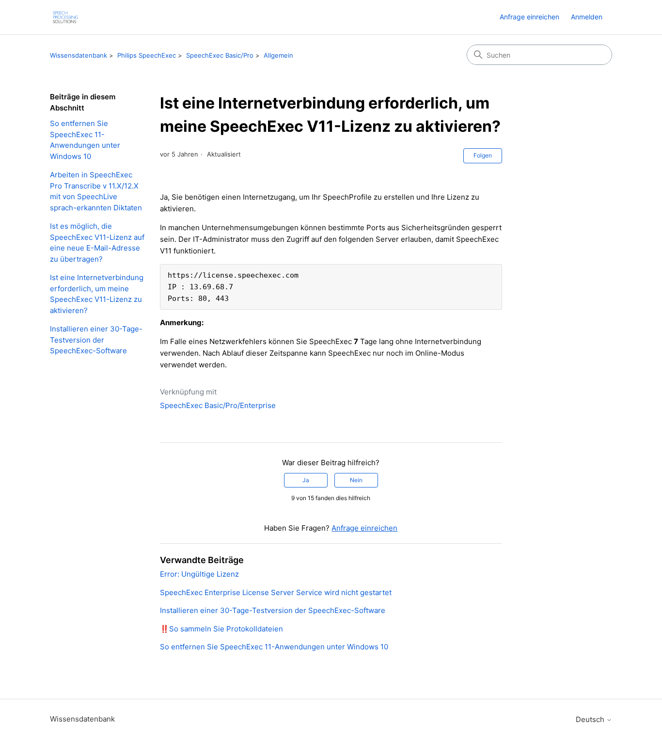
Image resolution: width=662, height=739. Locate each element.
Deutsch (591, 719)
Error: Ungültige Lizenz (199, 574)
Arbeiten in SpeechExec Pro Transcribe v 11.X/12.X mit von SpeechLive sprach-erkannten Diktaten (96, 191)
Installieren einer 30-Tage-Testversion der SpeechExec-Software (96, 339)
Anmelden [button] (586, 17)
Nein (356, 480)
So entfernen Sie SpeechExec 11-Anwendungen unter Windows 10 (85, 140)
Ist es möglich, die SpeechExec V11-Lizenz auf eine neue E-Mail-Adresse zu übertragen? (97, 242)
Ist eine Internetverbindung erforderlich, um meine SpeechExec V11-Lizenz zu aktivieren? (96, 294)
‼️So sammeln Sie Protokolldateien (221, 628)
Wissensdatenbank (78, 55)
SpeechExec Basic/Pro (219, 55)
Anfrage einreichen (529, 17)
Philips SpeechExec (146, 55)
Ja (305, 480)
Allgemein (278, 55)
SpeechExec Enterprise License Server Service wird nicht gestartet (276, 592)
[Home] (65, 17)
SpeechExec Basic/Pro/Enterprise (218, 405)
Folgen (482, 155)
